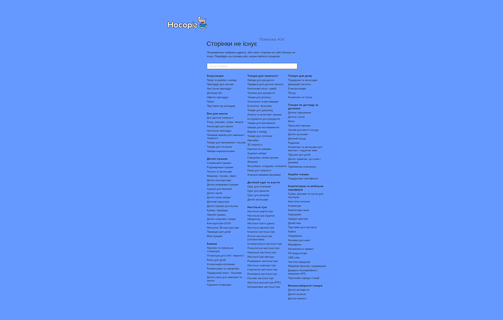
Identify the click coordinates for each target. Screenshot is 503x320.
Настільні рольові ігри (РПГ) (264, 282)
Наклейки (253, 140)
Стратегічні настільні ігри (262, 269)
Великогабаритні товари (305, 285)
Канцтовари (215, 75)
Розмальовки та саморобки (223, 268)
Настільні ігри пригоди (260, 256)
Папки (210, 101)
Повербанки (295, 235)
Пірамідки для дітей (219, 231)
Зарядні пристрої (298, 218)
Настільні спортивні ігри (261, 265)
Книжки (212, 243)
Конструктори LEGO (219, 223)
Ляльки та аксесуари (219, 171)
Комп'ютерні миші (298, 210)
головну (237, 56)
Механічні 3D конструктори (223, 227)
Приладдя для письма (220, 84)
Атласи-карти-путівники (221, 264)
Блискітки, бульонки (259, 105)
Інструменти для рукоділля (263, 118)
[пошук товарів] (294, 66)
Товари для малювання (261, 123)
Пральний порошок (299, 125)
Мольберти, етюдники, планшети (267, 166)
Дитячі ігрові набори (219, 197)
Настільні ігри (257, 207)
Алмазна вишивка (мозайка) (264, 174)
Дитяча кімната (297, 298)
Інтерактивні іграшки (219, 162)
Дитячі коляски (297, 294)
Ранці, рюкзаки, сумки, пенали (225, 122)
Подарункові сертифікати (303, 178)
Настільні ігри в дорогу (261, 223)
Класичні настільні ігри (261, 231)
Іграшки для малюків (219, 188)
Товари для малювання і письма (226, 142)
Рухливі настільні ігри (260, 278)
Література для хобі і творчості (225, 255)
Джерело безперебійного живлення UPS (302, 272)
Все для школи (217, 113)
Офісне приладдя (217, 97)
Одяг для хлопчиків (259, 186)
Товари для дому (300, 75)
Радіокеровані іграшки (220, 167)
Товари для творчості (262, 75)
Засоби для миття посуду (303, 129)
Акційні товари (298, 174)
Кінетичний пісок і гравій (261, 88)
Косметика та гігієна (300, 97)
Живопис (252, 161)
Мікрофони (294, 244)
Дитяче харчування (299, 112)
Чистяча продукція (299, 261)
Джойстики (294, 223)
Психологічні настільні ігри (263, 248)
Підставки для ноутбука (302, 227)
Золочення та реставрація (262, 101)
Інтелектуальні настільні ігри (264, 243)
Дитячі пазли (214, 193)
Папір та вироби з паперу (222, 80)
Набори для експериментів (263, 127)
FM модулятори (297, 253)
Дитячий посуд (297, 138)
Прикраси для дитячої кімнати (265, 84)
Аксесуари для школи (220, 126)
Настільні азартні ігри (260, 211)
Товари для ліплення (219, 146)
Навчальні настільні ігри (261, 252)
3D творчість (255, 144)
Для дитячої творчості (220, 117)
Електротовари (297, 88)
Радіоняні (293, 142)
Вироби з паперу (257, 131)
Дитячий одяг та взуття (263, 182)
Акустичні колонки (299, 201)
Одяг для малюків (258, 195)
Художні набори (256, 153)
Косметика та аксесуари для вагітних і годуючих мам (305, 149)
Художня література (219, 284)
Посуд (292, 92)
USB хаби (294, 257)
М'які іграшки (214, 236)
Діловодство (214, 92)
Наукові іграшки (216, 214)
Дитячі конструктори (219, 180)
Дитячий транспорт (218, 201)
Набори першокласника (221, 151)
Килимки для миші (299, 240)
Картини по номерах (259, 149)
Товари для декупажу (260, 110)
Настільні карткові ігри (260, 227)
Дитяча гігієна (296, 116)
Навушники (294, 214)
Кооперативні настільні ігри (263, 286)
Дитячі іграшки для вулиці (222, 206)
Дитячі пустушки (298, 134)
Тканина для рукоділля (261, 92)
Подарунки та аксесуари (302, 80)
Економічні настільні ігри (262, 273)
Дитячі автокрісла (298, 289)
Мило (291, 121)
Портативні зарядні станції (303, 278)
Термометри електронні (302, 166)
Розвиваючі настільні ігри (262, 261)
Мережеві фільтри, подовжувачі (307, 266)
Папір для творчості (259, 170)
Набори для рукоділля (260, 80)
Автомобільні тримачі (301, 248)
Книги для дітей (216, 259)
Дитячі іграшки (217, 158)
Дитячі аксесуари (257, 199)
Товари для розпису (259, 97)
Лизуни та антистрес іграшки (264, 114)
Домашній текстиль (299, 84)
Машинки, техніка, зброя (221, 175)
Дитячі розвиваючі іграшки (222, 184)
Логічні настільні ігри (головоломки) (259, 238)
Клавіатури (294, 205)
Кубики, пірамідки (217, 210)
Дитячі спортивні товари (221, 219)
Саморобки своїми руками (262, 157)
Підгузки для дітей (299, 154)
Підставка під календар (221, 105)
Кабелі (292, 231)
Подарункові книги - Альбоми (224, 272)
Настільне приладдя (219, 88)
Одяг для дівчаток (258, 190)
